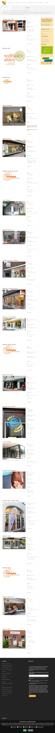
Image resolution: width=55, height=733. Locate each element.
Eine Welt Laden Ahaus (8, 19)
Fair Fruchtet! (5, 677)
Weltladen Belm (6, 77)
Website (29, 35)
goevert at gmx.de (32, 642)
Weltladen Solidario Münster (9, 344)
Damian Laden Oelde (8, 374)
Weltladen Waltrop (7, 568)
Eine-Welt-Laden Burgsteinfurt (10, 470)
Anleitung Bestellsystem (46, 24)
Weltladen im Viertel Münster (9, 317)
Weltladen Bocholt (7, 139)
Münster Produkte (11, 2)
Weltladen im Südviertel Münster (10, 288)
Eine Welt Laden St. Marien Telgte (11, 500)
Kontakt (45, 2)
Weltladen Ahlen (6, 48)
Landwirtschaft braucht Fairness (8, 665)
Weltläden (41, 2)
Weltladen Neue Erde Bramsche (10, 171)
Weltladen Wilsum (7, 629)
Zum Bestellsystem (46, 25)
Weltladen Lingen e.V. (8, 230)
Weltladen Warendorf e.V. (9, 597)
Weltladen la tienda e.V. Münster (10, 260)
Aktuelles (17, 2)
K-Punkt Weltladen (7, 442)
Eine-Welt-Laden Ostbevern (9, 406)
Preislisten (5, 4)
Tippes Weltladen (7, 200)
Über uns (4, 2)
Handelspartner (30, 2)
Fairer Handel (23, 2)
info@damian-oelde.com (31, 388)
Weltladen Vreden (7, 536)
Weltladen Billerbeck (7, 105)
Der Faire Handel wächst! (6, 663)
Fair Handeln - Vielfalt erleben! (7, 691)
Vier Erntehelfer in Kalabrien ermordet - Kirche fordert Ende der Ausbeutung (7, 669)
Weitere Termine (44, 34)
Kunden (36, 2)
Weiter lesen (29, 43)
